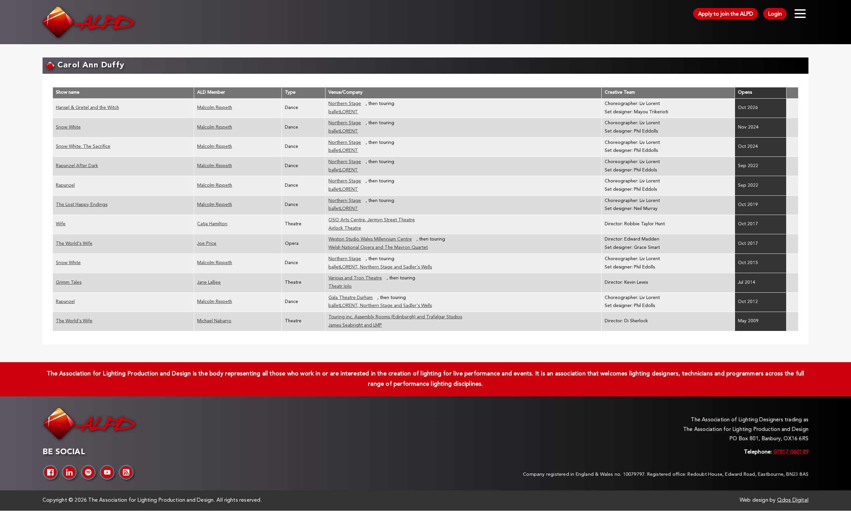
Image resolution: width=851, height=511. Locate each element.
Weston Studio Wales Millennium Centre (370, 239)
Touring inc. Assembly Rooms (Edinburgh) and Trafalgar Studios (395, 317)
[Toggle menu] (800, 14)
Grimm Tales (68, 282)
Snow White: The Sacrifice (83, 147)
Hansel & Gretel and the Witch (87, 108)
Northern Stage (344, 104)
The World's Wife (74, 244)
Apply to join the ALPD (725, 14)
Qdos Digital (792, 500)
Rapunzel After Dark (77, 166)
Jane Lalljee (209, 282)
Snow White (68, 127)
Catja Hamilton (212, 224)
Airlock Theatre (344, 228)
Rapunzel (65, 185)
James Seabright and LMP (355, 325)
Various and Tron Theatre (355, 278)
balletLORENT (343, 112)
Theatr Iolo (340, 286)
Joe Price (206, 244)
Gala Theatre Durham (350, 298)
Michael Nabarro (214, 321)
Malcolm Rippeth (214, 108)
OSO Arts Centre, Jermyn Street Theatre (371, 220)
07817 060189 (791, 452)
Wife (60, 224)
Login (775, 14)
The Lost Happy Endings (81, 205)
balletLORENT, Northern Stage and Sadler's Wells (380, 267)
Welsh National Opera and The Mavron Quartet (378, 248)
